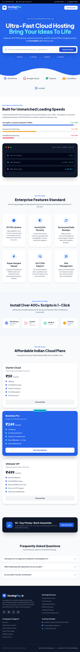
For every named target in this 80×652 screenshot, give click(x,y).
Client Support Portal (9, 628)
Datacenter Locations (9, 625)
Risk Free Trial (66, 525)
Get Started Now (40, 450)
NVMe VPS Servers (47, 607)
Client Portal (60, 1)
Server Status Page (8, 631)
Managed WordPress (48, 604)
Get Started (71, 8)
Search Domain (67, 49)
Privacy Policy (6, 637)
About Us (5, 622)
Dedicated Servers (48, 610)
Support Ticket (73, 1)
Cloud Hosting (46, 601)
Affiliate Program (7, 634)
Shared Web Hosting (48, 598)
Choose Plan (40, 402)
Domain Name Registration (50, 613)
